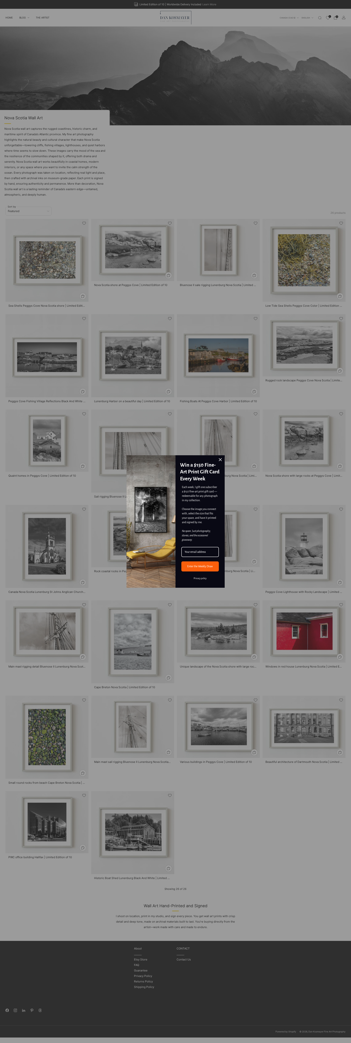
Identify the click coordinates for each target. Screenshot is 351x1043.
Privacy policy (200, 578)
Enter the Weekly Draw (200, 566)
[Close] (220, 459)
